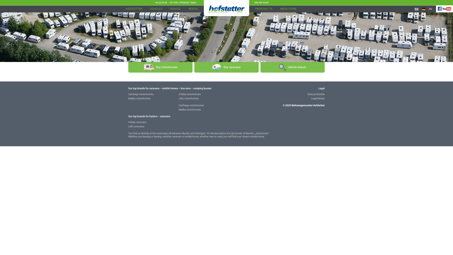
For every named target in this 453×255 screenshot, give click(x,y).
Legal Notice (318, 98)
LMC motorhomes (189, 98)
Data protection (316, 94)
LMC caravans (136, 126)
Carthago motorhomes (140, 94)
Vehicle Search (297, 67)
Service (175, 8)
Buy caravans (231, 67)
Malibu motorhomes (139, 98)
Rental (193, 8)
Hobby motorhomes (190, 94)
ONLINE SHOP (261, 2)
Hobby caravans (137, 122)
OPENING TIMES (187, 2)
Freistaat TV (264, 8)
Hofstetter (134, 8)
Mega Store (288, 8)
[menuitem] (423, 9)
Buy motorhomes (166, 67)
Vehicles (156, 8)
